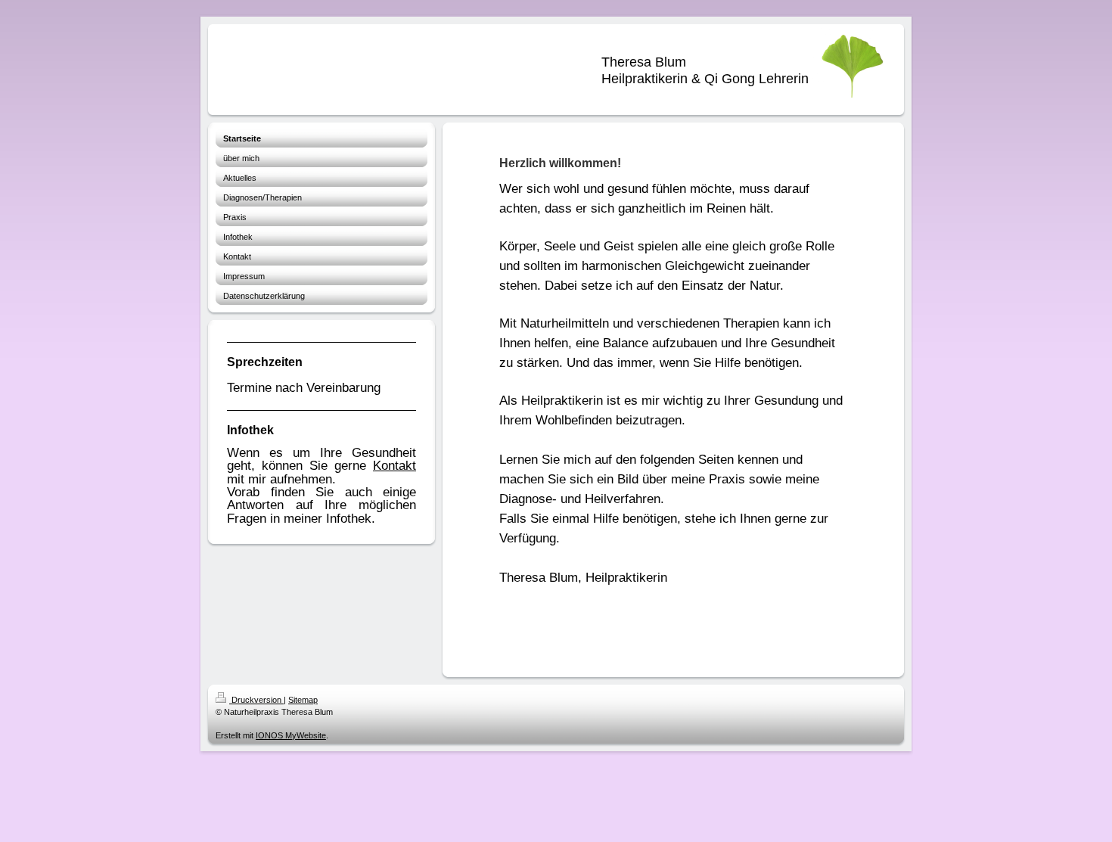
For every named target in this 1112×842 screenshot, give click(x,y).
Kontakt (394, 465)
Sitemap (303, 699)
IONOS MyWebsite (291, 735)
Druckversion (256, 699)
